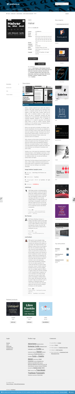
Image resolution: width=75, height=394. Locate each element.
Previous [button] (23, 94)
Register (8, 343)
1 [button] (33, 102)
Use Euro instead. (63, 392)
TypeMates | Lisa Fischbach (39, 293)
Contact (59, 343)
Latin (38, 362)
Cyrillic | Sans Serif (31, 69)
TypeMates (39, 75)
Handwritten (31, 361)
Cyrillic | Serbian (19, 13)
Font (43, 354)
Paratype (45, 366)
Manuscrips (30, 364)
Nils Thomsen (47, 73)
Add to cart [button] (13, 322)
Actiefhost (13, 389)
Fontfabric (30, 356)
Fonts (48, 72)
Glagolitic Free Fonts (63, 347)
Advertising (32, 72)
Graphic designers (35, 359)
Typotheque (30, 375)
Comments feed (9, 347)
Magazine (41, 362)
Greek (40, 359)
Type (35, 370)
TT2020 (56, 345)
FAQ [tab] (7, 91)
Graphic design (30, 73)
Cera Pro (36, 211)
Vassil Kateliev (34, 375)
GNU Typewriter (59, 350)
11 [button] (41, 102)
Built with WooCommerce (19, 384)
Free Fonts (28, 9)
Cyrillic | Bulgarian (35, 68)
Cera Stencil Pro (40, 212)
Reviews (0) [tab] (8, 87)
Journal (13, 9)
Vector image (39, 375)
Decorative (34, 352)
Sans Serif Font (30, 367)
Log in (7, 344)
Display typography (38, 354)
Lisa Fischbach (42, 73)
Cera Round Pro (34, 212)
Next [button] (51, 94)
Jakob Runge (36, 73)
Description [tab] (8, 84)
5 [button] (36, 102)
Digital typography (31, 354)
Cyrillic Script (13, 13)
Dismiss (72, 392)
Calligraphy (30, 349)
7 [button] (38, 102)
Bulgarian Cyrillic (38, 72)
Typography (20, 9)
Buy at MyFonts (45, 322)
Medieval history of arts (41, 364)
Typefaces (35, 75)
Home (7, 9)
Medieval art (35, 364)
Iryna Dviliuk (34, 362)
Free (37, 356)
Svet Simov (32, 370)
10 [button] (40, 102)
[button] (23, 21)
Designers (43, 352)
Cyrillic (42, 72)
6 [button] (37, 102)
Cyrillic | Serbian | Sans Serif (28, 13)
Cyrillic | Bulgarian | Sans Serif (44, 68)
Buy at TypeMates (33, 58)
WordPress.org (9, 349)
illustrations (39, 361)
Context (34, 349)
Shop (35, 9)
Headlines (35, 361)
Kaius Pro (30, 291)
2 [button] (34, 102)
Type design (30, 75)
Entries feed (8, 346)
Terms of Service (9, 384)
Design (45, 72)
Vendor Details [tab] (9, 94)
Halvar (44, 212)
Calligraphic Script (43, 346)
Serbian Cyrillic (37, 367)
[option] (37, 95)
